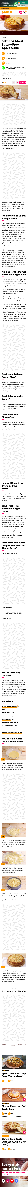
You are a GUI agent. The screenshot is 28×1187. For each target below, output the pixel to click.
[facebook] (16, 1181)
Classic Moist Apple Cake (10, 553)
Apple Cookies (6, 618)
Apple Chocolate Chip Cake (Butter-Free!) (14, 1075)
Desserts (12, 1045)
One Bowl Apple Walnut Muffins (12, 613)
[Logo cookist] (7, 12)
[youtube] (12, 1181)
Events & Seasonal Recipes (21, 1045)
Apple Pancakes (7, 608)
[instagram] (7, 1181)
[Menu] (20, 12)
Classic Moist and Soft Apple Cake (14, 1107)
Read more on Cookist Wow (14, 991)
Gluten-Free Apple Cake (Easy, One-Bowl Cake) (14, 1142)
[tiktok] (3, 1181)
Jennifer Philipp (7, 78)
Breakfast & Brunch (4, 1045)
